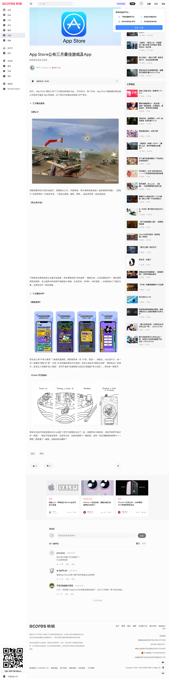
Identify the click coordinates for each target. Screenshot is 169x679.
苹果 (41, 453)
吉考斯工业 (143, 626)
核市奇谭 (152, 626)
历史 (156, 4)
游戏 (32, 453)
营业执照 (163, 636)
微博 (123, 626)
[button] (33, 81)
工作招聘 (90, 668)
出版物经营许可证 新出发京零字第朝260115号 (150, 657)
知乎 (117, 626)
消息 (163, 4)
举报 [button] (73, 564)
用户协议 (63, 668)
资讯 (59, 68)
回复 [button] (67, 564)
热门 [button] (138, 543)
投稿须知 (54, 668)
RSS (164, 628)
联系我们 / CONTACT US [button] (39, 668)
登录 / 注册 (139, 27)
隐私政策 (72, 668)
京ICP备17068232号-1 (158, 644)
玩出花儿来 (87, 499)
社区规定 (81, 668)
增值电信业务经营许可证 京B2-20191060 (152, 640)
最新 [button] (144, 543)
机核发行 (162, 626)
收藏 (149, 4)
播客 (134, 626)
